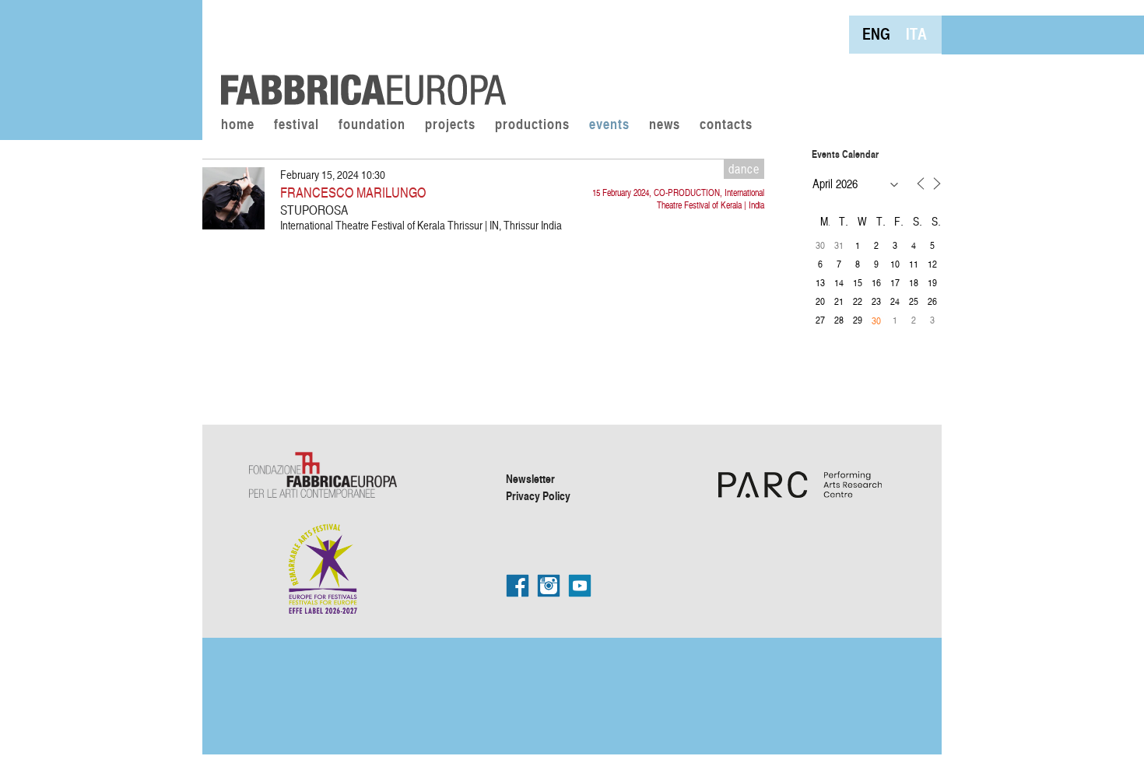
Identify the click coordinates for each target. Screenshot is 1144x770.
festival (296, 125)
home (237, 125)
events (609, 125)
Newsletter (530, 478)
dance (744, 168)
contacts (726, 125)
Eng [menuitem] (876, 34)
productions (532, 125)
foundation (372, 125)
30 (876, 320)
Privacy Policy (538, 495)
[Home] (358, 54)
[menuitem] (876, 34)
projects (450, 125)
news (664, 125)
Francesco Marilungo (353, 191)
